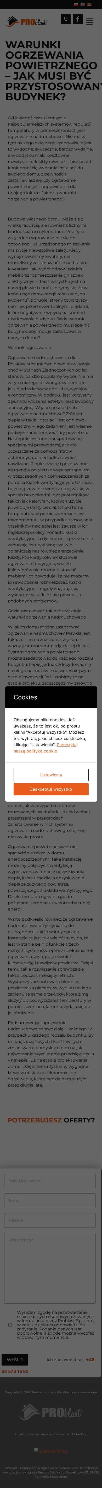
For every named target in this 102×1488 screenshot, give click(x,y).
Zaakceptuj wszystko (51, 789)
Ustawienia (51, 774)
